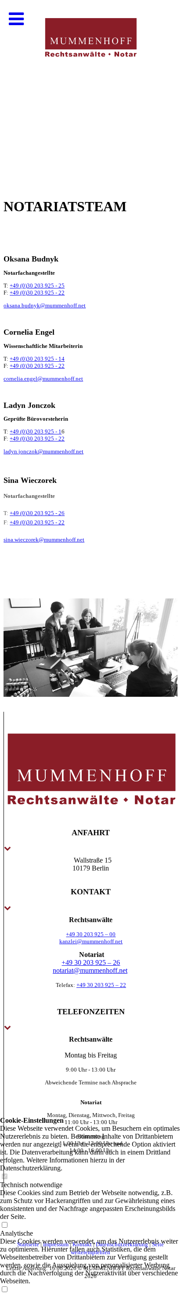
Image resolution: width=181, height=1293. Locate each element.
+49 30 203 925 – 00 (91, 934)
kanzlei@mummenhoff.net (91, 941)
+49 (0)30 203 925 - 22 (37, 292)
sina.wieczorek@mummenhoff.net (44, 539)
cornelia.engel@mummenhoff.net (43, 378)
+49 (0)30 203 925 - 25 (37, 285)
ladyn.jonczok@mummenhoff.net (43, 451)
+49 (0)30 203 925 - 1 (36, 431)
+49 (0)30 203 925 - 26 (37, 513)
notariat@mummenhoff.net (90, 970)
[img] (90, 88)
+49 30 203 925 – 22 (101, 985)
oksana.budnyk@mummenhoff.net (45, 305)
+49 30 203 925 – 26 (91, 962)
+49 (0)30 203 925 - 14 (37, 358)
